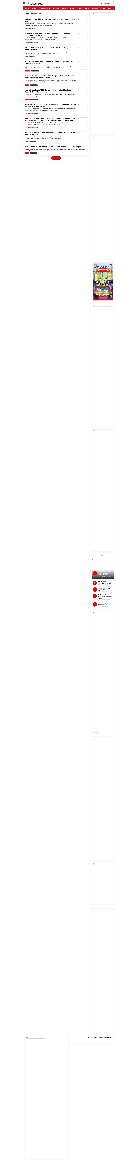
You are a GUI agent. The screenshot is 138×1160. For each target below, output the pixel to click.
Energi (26, 28)
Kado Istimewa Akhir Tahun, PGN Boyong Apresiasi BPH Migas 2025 (50, 20)
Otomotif (26, 42)
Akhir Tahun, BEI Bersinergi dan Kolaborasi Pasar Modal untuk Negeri (53, 147)
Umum (26, 56)
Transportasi (27, 70)
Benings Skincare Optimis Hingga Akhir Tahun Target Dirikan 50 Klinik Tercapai (50, 133)
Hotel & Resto (27, 99)
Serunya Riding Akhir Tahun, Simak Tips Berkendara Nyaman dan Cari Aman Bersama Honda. (49, 77)
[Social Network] (113, 3)
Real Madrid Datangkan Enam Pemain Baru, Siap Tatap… (105, 596)
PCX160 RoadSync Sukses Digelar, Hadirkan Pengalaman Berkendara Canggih (47, 34)
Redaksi (110, 1037)
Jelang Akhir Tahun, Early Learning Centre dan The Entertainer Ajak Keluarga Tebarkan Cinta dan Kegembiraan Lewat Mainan (50, 119)
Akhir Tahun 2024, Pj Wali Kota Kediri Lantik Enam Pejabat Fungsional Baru (48, 48)
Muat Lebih (56, 158)
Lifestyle (26, 113)
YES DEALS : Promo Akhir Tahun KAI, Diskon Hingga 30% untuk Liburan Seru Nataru (50, 63)
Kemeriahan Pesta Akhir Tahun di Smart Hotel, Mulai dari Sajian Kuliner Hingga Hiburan (48, 91)
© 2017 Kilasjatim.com (106, 1039)
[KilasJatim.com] (33, 3)
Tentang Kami (97, 1037)
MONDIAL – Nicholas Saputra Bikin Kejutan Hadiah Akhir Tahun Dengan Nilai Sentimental (50, 105)
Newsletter (104, 1037)
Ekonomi (26, 152)
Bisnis (26, 141)
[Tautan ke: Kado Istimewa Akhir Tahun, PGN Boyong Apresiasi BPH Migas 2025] (83, 22)
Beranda (90, 1037)
